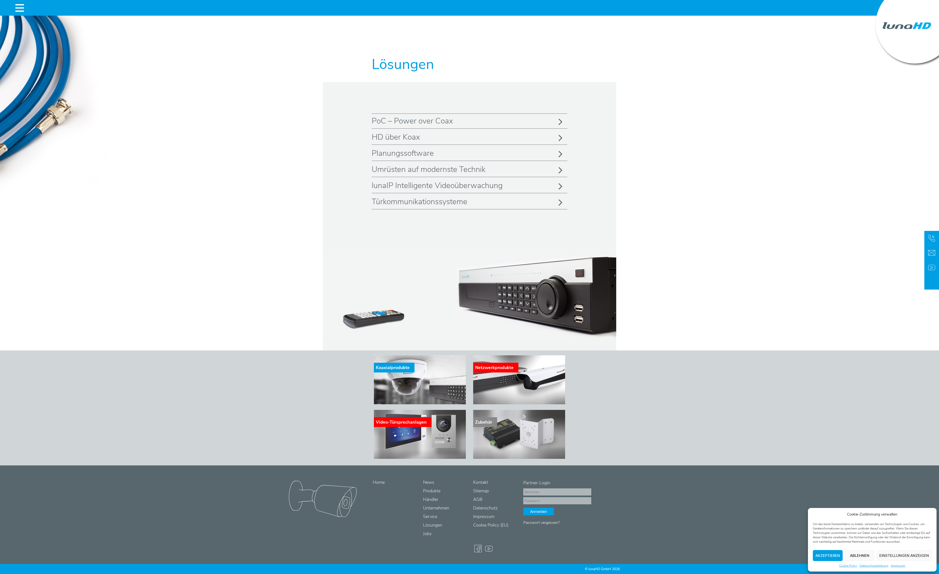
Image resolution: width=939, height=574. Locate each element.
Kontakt (480, 482)
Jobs (427, 534)
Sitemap (481, 491)
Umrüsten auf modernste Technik (428, 169)
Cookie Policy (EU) (490, 525)
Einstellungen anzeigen (904, 555)
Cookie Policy (848, 566)
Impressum (898, 566)
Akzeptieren (828, 555)
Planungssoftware (403, 153)
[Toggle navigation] (19, 8)
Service (430, 516)
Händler (430, 499)
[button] (929, 514)
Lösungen (432, 525)
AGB (477, 499)
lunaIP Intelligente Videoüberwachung (437, 185)
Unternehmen (436, 508)
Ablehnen (859, 555)
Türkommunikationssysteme (419, 201)
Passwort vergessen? (541, 522)
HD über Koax (396, 137)
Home (379, 482)
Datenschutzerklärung (874, 566)
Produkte (431, 491)
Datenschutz (485, 508)
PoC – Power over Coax (412, 121)
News (428, 482)
